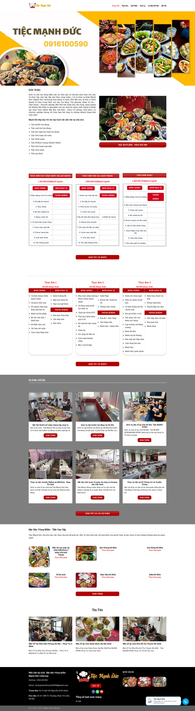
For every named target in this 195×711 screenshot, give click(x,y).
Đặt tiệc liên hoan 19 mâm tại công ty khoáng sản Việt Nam (97, 483)
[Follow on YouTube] (101, 692)
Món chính (40, 188)
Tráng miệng (61, 195)
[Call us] (97, 692)
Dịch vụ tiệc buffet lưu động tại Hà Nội (97, 425)
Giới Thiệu (134, 6)
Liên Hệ (163, 6)
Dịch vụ (142, 6)
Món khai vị (61, 188)
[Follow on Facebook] (93, 692)
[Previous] (7, 48)
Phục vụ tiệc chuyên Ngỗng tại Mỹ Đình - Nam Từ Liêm (50, 483)
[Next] (188, 48)
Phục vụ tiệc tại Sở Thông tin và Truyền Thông (144, 483)
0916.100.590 (42, 680)
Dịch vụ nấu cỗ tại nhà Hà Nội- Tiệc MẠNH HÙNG (144, 426)
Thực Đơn (125, 6)
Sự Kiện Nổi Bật (153, 6)
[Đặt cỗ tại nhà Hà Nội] (40, 5)
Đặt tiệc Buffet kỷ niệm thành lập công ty (50, 425)
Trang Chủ (115, 6)
